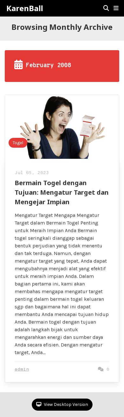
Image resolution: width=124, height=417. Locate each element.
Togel (18, 142)
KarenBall (24, 8)
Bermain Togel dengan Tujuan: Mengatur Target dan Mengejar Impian (62, 192)
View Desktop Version (65, 404)
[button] (116, 8)
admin (22, 369)
